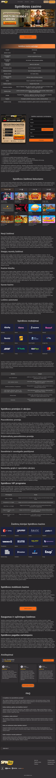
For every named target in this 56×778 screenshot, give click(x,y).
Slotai (48, 189)
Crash (34, 189)
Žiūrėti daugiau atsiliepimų (28, 685)
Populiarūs (6, 189)
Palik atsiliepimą (48, 660)
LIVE (20, 189)
